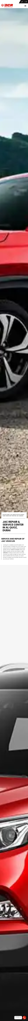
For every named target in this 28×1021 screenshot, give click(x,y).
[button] (25, 5)
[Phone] (24, 1017)
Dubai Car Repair (15, 549)
